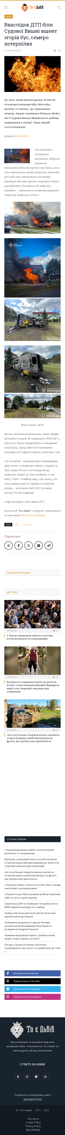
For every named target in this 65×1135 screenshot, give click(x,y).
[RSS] (45, 1076)
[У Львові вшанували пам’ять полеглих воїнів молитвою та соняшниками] (32, 616)
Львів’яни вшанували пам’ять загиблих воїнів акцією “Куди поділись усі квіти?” (30, 937)
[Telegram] (36, 1076)
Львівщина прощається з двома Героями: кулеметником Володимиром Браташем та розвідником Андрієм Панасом (28, 926)
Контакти (33, 1118)
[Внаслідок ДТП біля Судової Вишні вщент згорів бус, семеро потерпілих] (32, 74)
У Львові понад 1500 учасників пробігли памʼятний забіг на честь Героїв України (32, 896)
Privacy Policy (33, 1126)
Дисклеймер (33, 1129)
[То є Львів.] (32, 7)
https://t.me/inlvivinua (33, 515)
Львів (8, 16)
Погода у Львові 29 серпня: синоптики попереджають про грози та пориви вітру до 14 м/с (32, 948)
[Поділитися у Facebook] (18, 545)
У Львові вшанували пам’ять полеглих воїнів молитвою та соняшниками (30, 637)
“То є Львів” (25, 1110)
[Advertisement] (34, 558)
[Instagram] (27, 1076)
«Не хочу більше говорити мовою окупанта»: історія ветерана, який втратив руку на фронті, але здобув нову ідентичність (33, 738)
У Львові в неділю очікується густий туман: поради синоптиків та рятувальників (33, 886)
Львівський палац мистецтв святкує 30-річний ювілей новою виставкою (30, 914)
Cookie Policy (33, 1122)
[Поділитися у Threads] (8, 545)
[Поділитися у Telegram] (38, 545)
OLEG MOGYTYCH (32, 1099)
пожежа (27, 524)
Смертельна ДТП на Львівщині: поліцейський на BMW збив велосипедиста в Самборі (31, 905)
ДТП (17, 524)
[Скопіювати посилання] (49, 545)
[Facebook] (17, 1076)
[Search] (59, 7)
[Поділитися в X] (28, 545)
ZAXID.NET (22, 136)
